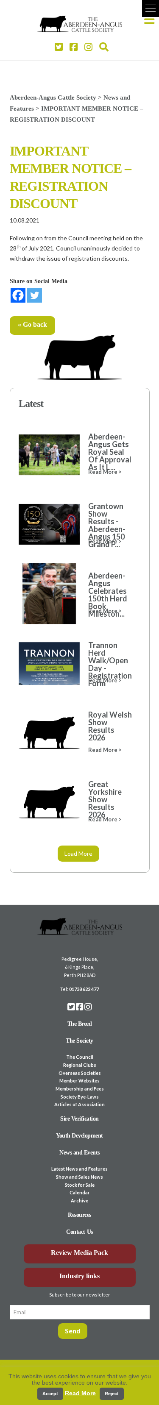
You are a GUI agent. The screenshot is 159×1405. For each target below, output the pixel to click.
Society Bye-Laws (80, 1096)
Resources (79, 1215)
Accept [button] (50, 1393)
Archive (79, 1200)
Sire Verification (79, 1119)
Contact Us (79, 1232)
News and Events (79, 1152)
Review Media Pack (79, 1252)
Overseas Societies (80, 1073)
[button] (150, 8)
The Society (79, 1041)
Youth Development (79, 1135)
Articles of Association (79, 1104)
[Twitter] (34, 295)
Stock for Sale (80, 1185)
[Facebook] (18, 295)
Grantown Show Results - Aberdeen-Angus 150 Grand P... (107, 525)
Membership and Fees (80, 1088)
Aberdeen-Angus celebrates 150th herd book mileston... (107, 595)
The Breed (79, 1024)
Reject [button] (112, 1393)
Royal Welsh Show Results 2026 (110, 726)
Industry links (79, 1276)
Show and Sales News (79, 1177)
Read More (80, 1393)
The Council (79, 1057)
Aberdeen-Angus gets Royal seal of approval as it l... (109, 452)
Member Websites (79, 1080)
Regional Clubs (79, 1065)
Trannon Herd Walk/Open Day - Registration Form (110, 664)
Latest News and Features (79, 1168)
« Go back (32, 324)
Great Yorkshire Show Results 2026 (105, 799)
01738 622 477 (84, 989)
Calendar (80, 1192)
